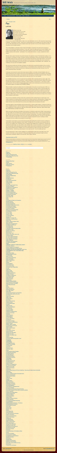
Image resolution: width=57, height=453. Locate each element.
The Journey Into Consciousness (12, 282)
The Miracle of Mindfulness (11, 224)
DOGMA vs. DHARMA (10, 190)
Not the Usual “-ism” (10, 233)
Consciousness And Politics (11, 415)
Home (5, 15)
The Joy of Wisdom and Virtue (12, 193)
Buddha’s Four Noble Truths (11, 334)
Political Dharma (9, 298)
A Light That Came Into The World (12, 413)
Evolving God (9, 279)
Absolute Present (10, 302)
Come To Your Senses (10, 318)
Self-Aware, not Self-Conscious (12, 219)
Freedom (8, 304)
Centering (8, 176)
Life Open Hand (9, 345)
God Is (8, 432)
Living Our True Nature (11, 208)
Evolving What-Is (10, 263)
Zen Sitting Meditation (10, 385)
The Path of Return (10, 309)
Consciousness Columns (11, 15)
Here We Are (9, 220)
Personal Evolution (10, 412)
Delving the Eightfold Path (11, 175)
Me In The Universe (10, 381)
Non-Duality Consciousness (11, 180)
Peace (8, 199)
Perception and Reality (10, 320)
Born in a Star (9, 261)
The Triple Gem (9, 308)
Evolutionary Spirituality (11, 203)
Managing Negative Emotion (11, 254)
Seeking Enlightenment (11, 393)
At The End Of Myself (10, 387)
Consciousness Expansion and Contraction (14, 292)
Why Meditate (9, 358)
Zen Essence (9, 443)
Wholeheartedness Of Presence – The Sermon (14, 402)
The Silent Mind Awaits (11, 303)
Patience (8, 152)
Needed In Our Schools (11, 230)
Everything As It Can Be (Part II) (12, 426)
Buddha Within (9, 359)
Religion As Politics (10, 274)
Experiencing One (10, 331)
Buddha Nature (9, 439)
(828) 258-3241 (8, 448)
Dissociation (9, 291)
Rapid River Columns (16, 144)
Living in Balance (10, 317)
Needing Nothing (9, 316)
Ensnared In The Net (10, 428)
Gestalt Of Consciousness (11, 440)
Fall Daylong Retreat (10, 353)
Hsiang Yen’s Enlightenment (11, 364)
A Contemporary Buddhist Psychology (13, 400)
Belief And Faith (9, 305)
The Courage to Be (10, 196)
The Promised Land (10, 264)
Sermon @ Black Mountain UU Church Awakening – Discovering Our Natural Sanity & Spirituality (23, 370)
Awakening (8, 368)
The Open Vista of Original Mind (12, 267)
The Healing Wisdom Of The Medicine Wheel (14, 431)
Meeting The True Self (10, 366)
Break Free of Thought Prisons (12, 223)
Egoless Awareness (10, 399)
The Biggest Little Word (11, 343)
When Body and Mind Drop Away (12, 155)
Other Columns (9, 163)
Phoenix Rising (9, 372)
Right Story (9, 153)
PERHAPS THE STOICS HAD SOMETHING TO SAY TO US (16, 249)
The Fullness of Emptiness (11, 257)
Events (8, 162)
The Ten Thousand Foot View (12, 154)
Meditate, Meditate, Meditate (11, 281)
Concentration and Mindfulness (12, 322)
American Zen (9, 407)
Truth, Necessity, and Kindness (12, 238)
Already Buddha (9, 182)
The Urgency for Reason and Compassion (14, 200)
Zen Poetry (8, 299)
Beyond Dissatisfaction (11, 260)
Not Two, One (9, 408)
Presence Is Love (10, 347)
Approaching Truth (10, 277)
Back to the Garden (10, 258)
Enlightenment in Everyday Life (12, 187)
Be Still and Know (10, 201)
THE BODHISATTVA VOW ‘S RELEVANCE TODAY (15, 250)
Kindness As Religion (10, 186)
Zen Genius (9, 438)
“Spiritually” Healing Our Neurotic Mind (13, 228)
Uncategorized (9, 165)
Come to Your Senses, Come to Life (13, 234)
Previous (8, 19)
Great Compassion (10, 315)
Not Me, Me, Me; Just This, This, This (13, 294)
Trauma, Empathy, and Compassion (13, 247)
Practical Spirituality (10, 202)
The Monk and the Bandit (11, 242)
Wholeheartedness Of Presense (12, 404)
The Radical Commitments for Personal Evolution (15, 388)
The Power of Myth (10, 195)
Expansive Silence (10, 278)
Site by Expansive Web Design (28, 450)
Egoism (8, 262)
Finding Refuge (9, 156)
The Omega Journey (10, 422)
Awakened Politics (10, 271)
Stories (8, 286)
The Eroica (8, 429)
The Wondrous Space (10, 276)
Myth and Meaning (10, 240)
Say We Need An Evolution (11, 405)
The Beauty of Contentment (11, 210)
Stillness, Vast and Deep (11, 344)
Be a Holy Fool (9, 231)
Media (23, 15)
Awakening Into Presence (11, 272)
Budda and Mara (9, 326)
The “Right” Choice (10, 290)
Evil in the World (9, 222)
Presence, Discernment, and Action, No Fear (14, 248)
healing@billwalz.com (9, 142)
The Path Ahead (9, 255)
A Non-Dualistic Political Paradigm (13, 351)
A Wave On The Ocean (10, 312)
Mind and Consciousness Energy (12, 209)
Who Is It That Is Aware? (11, 327)
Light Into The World (10, 296)
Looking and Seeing (10, 215)
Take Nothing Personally (11, 284)
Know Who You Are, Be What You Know (13, 442)
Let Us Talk (8, 295)
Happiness (8, 377)
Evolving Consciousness (11, 374)
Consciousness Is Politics (11, 434)
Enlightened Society (10, 178)
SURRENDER (9, 340)
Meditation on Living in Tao (11, 217)
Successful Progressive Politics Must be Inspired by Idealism (17, 390)
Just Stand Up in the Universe (12, 325)
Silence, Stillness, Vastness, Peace (13, 221)
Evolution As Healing (10, 433)
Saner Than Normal (10, 288)
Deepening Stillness (10, 394)
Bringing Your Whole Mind (11, 332)
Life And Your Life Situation (11, 445)
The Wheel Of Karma (10, 361)
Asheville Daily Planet (10, 161)
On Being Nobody (10, 419)
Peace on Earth (9, 270)
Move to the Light (10, 256)
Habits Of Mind (9, 397)
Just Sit (8, 336)
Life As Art (8, 346)
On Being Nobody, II (10, 354)
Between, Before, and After (11, 324)
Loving (8, 268)
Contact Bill (27, 15)
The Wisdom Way (10, 226)
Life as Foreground (10, 391)
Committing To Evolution (11, 384)
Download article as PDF (11, 137)
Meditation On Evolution (11, 383)
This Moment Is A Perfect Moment (12, 435)
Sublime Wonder (9, 363)
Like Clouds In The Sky (11, 330)
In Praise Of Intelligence (11, 306)
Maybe (8, 243)
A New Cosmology (10, 337)
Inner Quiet (9, 406)
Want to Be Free (9, 181)
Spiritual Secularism (10, 420)
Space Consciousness (10, 367)
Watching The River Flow (11, 425)
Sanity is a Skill (9, 214)
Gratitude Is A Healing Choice (12, 311)
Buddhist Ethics (9, 380)
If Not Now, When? (10, 349)
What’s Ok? (9, 329)
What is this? (9, 297)
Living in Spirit (9, 213)
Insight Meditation (10, 401)
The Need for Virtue (10, 229)
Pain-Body (8, 251)
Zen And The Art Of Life (11, 301)
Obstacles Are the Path (11, 188)
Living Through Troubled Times (12, 185)
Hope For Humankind (10, 414)
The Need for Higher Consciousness (13, 204)
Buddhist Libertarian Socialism (12, 398)
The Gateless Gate (10, 411)
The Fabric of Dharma (10, 245)
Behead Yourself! (10, 323)
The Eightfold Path (10, 227)
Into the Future (9, 211)
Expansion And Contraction (11, 441)
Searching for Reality (10, 252)
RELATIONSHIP (9, 342)
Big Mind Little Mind (10, 436)
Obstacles (8, 313)
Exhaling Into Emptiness (11, 357)
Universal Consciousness (11, 192)
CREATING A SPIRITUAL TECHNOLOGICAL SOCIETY (16, 244)
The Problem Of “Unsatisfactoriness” (13, 386)
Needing (8, 379)
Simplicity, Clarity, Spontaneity (12, 241)
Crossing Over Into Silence (11, 194)
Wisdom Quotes (18, 15)
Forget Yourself (9, 378)
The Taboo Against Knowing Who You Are (14, 338)
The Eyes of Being (10, 235)
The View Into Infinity (10, 265)
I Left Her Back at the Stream (11, 207)
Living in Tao (9, 216)
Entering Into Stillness (10, 356)
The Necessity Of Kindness (11, 352)
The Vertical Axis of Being (11, 206)
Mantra (8, 409)
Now (7, 285)
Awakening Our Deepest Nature (12, 392)
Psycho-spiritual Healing (11, 375)
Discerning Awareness (10, 289)
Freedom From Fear (10, 333)
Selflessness (9, 418)
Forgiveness (9, 339)
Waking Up (8, 269)
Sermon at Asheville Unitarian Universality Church (15, 373)
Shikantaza (8, 371)
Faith (7, 197)
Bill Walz (8, 2)
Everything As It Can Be (11, 360)
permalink (30, 144)
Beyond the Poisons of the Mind (12, 283)
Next (50, 19)
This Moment (9, 179)
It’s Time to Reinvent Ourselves (12, 236)
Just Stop (8, 183)
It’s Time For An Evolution (11, 365)
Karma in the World (10, 189)
